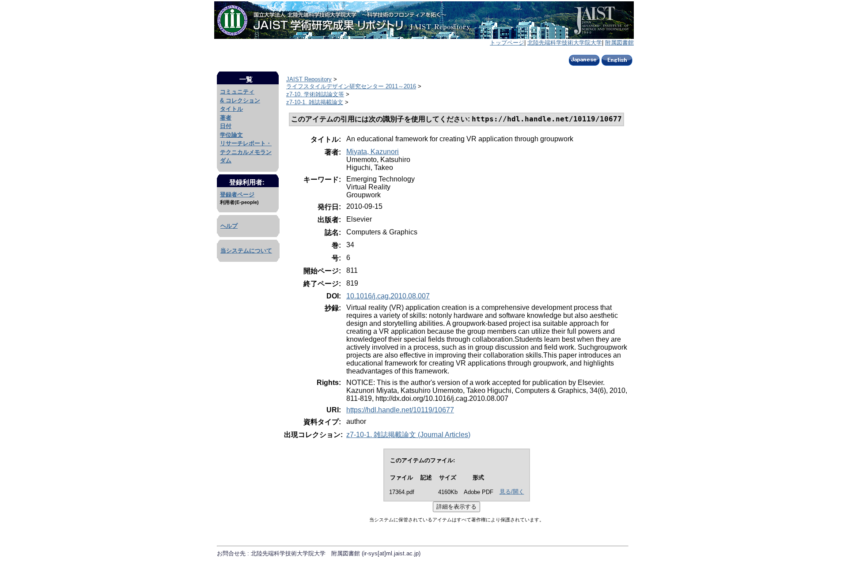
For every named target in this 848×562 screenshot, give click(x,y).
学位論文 (231, 135)
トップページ (507, 42)
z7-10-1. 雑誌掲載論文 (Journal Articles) (408, 434)
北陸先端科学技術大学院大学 (564, 42)
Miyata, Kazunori (372, 151)
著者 (225, 117)
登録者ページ (237, 194)
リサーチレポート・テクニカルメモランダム (246, 152)
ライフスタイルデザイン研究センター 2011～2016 (351, 86)
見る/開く (512, 491)
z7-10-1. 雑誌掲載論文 (314, 102)
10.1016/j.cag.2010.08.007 (388, 296)
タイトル (231, 109)
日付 (225, 126)
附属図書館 (619, 42)
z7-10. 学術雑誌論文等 (315, 94)
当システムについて (246, 250)
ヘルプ (229, 226)
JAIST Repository (309, 79)
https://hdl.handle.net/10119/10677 (400, 410)
